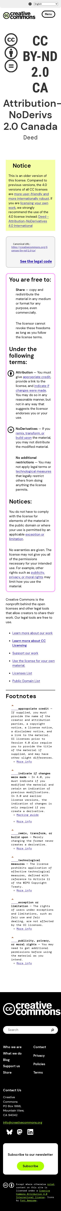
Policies (39, 1064)
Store (7, 1072)
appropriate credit (36, 377)
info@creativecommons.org (22, 1122)
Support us (11, 1066)
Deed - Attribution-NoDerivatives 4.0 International (28, 221)
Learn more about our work (32, 633)
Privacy (39, 1056)
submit (53, 1030)
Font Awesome (28, 1200)
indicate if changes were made (32, 388)
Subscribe (30, 1166)
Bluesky (10, 1132)
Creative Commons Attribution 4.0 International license (33, 1194)
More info (24, 761)
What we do (12, 1053)
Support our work (25, 653)
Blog (6, 1060)
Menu (48, 14)
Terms (38, 1072)
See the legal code (36, 261)
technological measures (33, 471)
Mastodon (20, 1132)
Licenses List (22, 673)
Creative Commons (19, 15)
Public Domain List (26, 681)
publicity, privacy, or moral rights (27, 574)
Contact (39, 1047)
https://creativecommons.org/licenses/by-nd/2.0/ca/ (29, 248)
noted (50, 1184)
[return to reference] (14, 708)
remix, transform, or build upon (30, 435)
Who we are (12, 1047)
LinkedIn (30, 1132)
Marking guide (28, 815)
